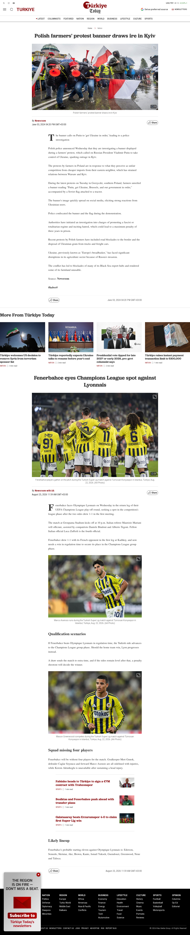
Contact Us (68, 928)
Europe (62, 899)
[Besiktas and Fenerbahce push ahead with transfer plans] (126, 800)
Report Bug (111, 928)
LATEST (41, 18)
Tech (100, 914)
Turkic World (65, 902)
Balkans (63, 910)
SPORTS (149, 18)
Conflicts (82, 910)
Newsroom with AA (44, 490)
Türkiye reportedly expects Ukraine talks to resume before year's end (70, 357)
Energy (101, 906)
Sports (58, 789)
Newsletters (55, 928)
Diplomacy (47, 906)
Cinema (140, 902)
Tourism (102, 910)
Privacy (85, 928)
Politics (45, 899)
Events (139, 910)
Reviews (140, 917)
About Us (43, 928)
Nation (100, 28)
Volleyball (157, 906)
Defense (46, 902)
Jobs (77, 928)
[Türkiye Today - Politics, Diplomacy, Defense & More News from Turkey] (95, 7)
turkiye (25, 9)
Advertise (94, 928)
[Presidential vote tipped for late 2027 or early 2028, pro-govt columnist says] (119, 337)
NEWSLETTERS (181, 9)
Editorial (176, 906)
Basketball (158, 902)
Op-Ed (175, 902)
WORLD (100, 18)
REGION (90, 18)
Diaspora (46, 910)
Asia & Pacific (84, 906)
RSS (102, 928)
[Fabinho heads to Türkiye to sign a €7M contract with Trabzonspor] (126, 783)
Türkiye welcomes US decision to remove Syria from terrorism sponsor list (20, 358)
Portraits (140, 914)
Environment (123, 906)
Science (120, 917)
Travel (120, 910)
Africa (81, 899)
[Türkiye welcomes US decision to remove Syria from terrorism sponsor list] (22, 337)
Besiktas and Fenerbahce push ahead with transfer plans (85, 801)
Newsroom (40, 120)
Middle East (64, 906)
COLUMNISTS (54, 18)
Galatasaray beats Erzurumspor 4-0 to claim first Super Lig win (86, 818)
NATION (80, 18)
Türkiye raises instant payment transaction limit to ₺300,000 (164, 357)
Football (156, 899)
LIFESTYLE (125, 18)
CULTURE (137, 18)
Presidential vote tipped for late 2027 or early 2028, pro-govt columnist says (116, 358)
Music (139, 906)
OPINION (176, 895)
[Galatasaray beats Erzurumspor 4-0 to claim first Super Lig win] (126, 818)
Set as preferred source (156, 9)
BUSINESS (112, 18)
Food (119, 914)
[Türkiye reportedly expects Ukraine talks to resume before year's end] (71, 337)
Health (120, 902)
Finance (102, 902)
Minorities (46, 914)
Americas (82, 902)
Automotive (103, 917)
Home (90, 28)
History (139, 899)
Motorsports (159, 910)
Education (121, 899)
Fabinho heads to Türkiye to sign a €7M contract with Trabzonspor (83, 783)
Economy (102, 899)
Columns (176, 899)
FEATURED (68, 18)
